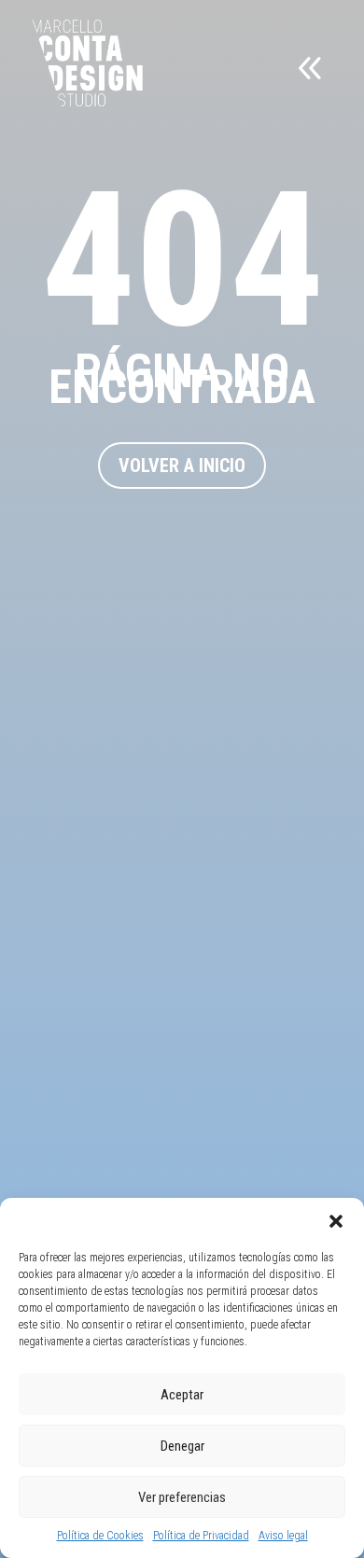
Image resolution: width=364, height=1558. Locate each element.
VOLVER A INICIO (182, 465)
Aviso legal (283, 1535)
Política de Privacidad (201, 1535)
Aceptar (182, 1394)
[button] (336, 1221)
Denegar (182, 1446)
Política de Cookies (100, 1535)
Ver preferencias (182, 1497)
